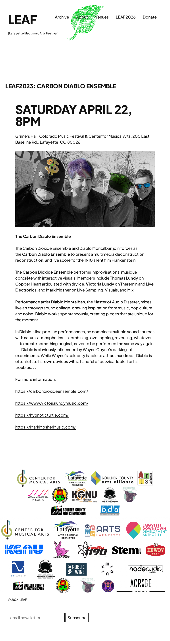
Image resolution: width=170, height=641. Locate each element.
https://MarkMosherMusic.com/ (45, 426)
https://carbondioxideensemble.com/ (51, 391)
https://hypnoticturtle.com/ (42, 414)
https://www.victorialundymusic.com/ (51, 403)
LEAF (22, 19)
